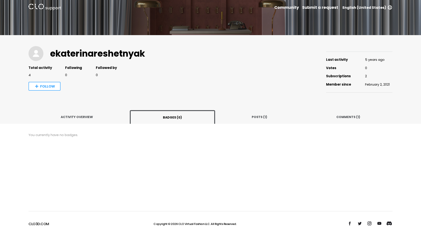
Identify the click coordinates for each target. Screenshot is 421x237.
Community (286, 7)
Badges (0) (172, 117)
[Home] (45, 8)
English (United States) (364, 7)
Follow (47, 86)
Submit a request (320, 7)
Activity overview (77, 117)
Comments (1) (348, 117)
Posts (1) (259, 117)
